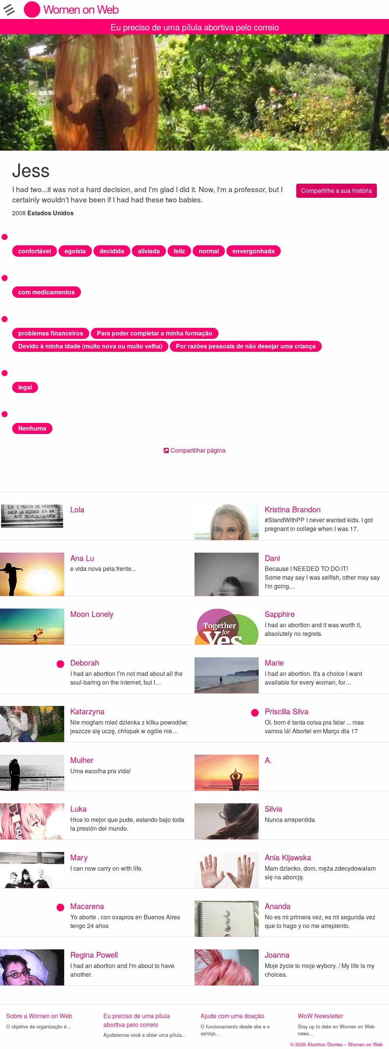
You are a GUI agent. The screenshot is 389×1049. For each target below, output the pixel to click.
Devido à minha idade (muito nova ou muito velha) (90, 346)
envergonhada (253, 250)
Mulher (81, 759)
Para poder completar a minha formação (154, 333)
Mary (79, 857)
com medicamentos (46, 292)
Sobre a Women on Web (39, 1015)
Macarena (87, 905)
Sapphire (280, 613)
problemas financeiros (50, 333)
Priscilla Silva (286, 711)
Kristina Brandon (293, 509)
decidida (112, 250)
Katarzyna (87, 711)
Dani (272, 557)
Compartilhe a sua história (336, 190)
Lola (77, 509)
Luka (78, 808)
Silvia (273, 808)
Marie (274, 662)
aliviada (149, 250)
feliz (179, 250)
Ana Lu (82, 557)
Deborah (84, 662)
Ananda (278, 905)
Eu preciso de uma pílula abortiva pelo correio (195, 27)
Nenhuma (32, 428)
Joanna (277, 954)
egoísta (75, 250)
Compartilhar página (197, 450)
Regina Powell (94, 954)
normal (209, 250)
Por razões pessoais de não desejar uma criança (246, 346)
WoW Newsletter (320, 1015)
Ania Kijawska (288, 857)
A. (268, 759)
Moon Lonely (92, 613)
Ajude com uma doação (232, 1015)
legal (25, 387)
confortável (34, 250)
